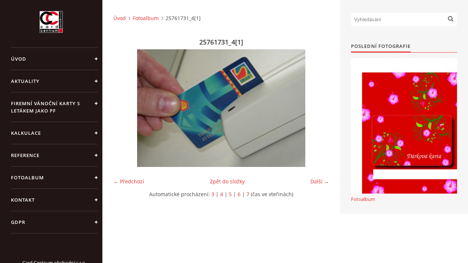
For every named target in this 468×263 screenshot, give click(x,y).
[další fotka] (317, 108)
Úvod (18, 59)
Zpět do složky (227, 181)
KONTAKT (23, 200)
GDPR (18, 222)
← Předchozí (128, 181)
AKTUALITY (25, 81)
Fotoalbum (27, 177)
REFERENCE (25, 155)
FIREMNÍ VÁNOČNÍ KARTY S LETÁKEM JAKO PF (45, 107)
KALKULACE (26, 133)
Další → (319, 181)
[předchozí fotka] (125, 108)
